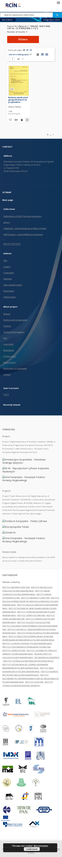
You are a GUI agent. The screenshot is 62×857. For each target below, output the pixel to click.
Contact (6, 374)
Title (5, 260)
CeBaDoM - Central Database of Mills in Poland (24, 228)
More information (41, 846)
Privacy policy (9, 362)
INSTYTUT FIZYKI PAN (34, 682)
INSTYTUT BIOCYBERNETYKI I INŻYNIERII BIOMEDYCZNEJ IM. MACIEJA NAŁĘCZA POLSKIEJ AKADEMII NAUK (30, 678)
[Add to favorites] (10, 120)
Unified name (9, 297)
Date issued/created (12, 285)
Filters (23, 39)
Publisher (7, 278)
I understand (31, 849)
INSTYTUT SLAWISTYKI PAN (14, 650)
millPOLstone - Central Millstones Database (23, 234)
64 (31, 50)
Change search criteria (51, 20)
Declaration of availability (15, 368)
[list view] (46, 54)
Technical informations (13, 332)
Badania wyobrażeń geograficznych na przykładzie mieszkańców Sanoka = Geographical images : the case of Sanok (18, 99)
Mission (6, 314)
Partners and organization (15, 320)
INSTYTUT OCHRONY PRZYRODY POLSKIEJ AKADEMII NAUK (27, 643)
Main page (7, 200)
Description (8, 291)
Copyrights (8, 344)
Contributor (8, 272)
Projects (7, 326)
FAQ (5, 338)
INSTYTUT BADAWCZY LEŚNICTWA (35, 598)
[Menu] (58, 2)
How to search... (8, 20)
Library (6, 222)
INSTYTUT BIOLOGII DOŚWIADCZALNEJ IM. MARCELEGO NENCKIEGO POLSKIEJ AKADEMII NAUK (30, 601)
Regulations (8, 350)
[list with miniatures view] (42, 54)
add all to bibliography (19, 54)
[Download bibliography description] (16, 120)
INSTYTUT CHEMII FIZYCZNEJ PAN (31, 615)
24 (24, 50)
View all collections (12, 243)
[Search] (57, 14)
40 (27, 50)
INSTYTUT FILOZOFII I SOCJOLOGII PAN (33, 622)
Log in (6, 394)
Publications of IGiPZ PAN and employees (22, 216)
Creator (6, 266)
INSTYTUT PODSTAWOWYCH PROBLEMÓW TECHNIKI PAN (26, 647)
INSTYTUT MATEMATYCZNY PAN (16, 587)
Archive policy (9, 356)
